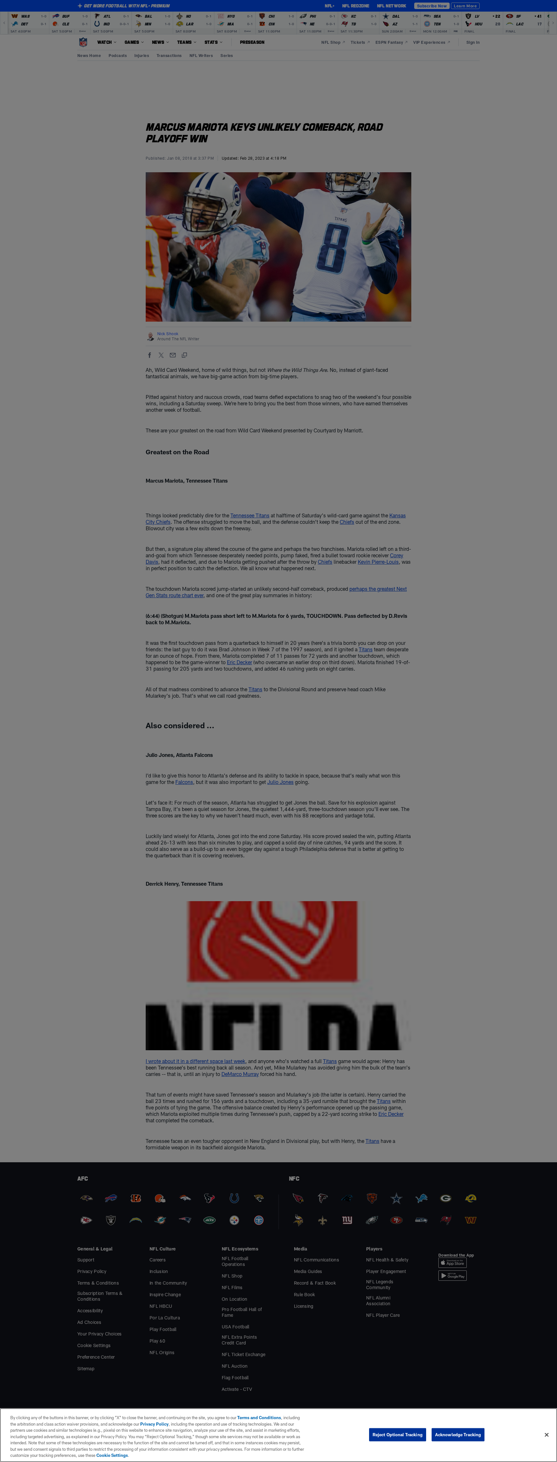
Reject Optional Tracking (398, 1434)
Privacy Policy (154, 1424)
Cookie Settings (112, 1455)
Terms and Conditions (259, 1417)
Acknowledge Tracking (458, 1434)
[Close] (547, 1435)
